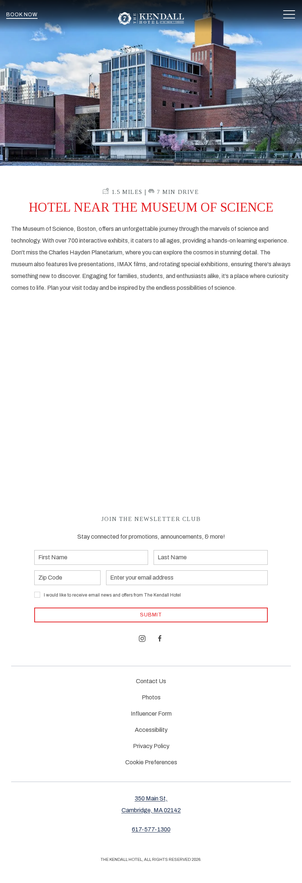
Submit (151, 615)
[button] (289, 14)
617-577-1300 (151, 829)
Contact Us (151, 681)
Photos (151, 697)
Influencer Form (151, 713)
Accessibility (151, 730)
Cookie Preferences (151, 762)
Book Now (22, 14)
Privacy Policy (151, 746)
